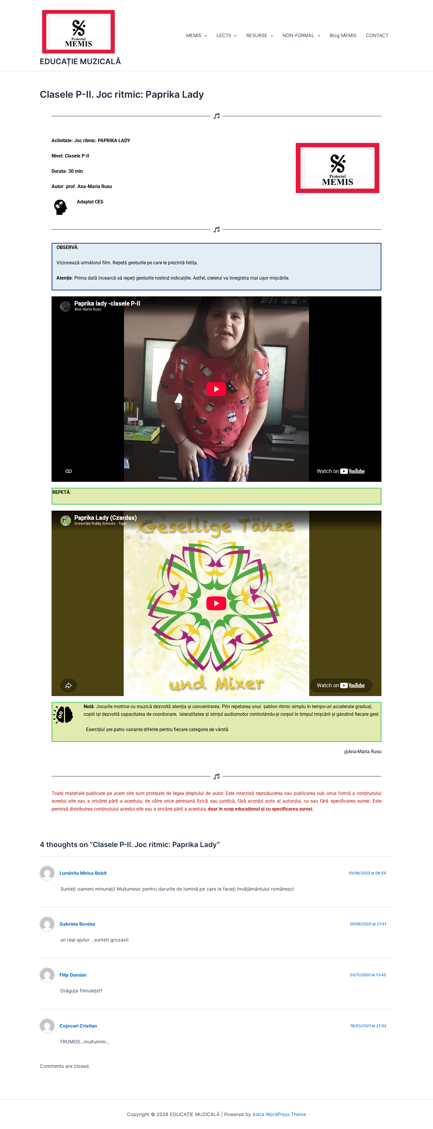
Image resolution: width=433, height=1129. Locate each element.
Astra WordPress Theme (279, 1114)
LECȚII (223, 35)
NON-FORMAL (298, 35)
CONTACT (377, 35)
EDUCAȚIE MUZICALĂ (80, 61)
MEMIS (193, 35)
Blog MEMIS (343, 35)
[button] (204, 35)
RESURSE (256, 35)
